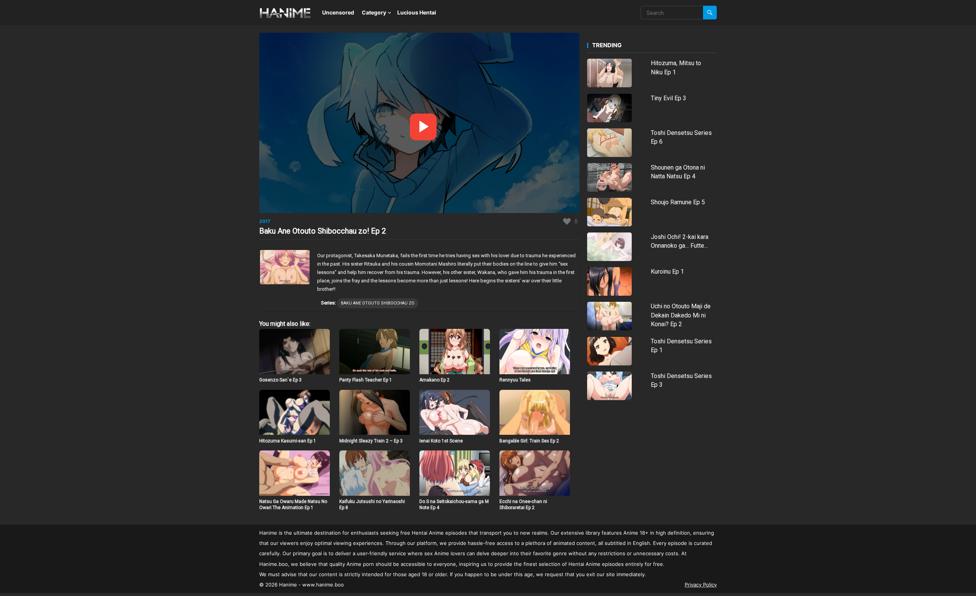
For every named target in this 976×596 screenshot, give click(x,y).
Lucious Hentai (416, 12)
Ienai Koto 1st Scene (441, 441)
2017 (264, 221)
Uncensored (338, 12)
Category (374, 12)
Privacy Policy (701, 585)
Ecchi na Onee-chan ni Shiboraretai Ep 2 (523, 504)
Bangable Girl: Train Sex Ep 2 (529, 441)
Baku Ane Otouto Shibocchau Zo (377, 303)
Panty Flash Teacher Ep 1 (365, 380)
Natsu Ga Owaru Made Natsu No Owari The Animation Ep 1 (293, 504)
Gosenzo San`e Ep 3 (280, 380)
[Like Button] (567, 221)
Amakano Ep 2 (434, 380)
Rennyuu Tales (515, 380)
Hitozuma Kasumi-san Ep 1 (287, 441)
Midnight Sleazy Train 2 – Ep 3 (371, 441)
